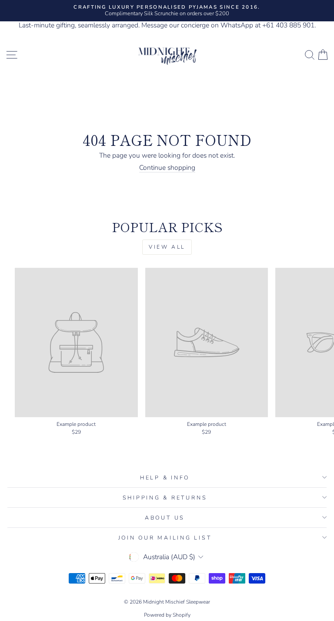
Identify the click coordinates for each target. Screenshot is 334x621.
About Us (165, 517)
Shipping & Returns (165, 497)
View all (167, 246)
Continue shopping (167, 168)
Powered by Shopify (167, 614)
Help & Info (165, 477)
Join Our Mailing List (165, 537)
